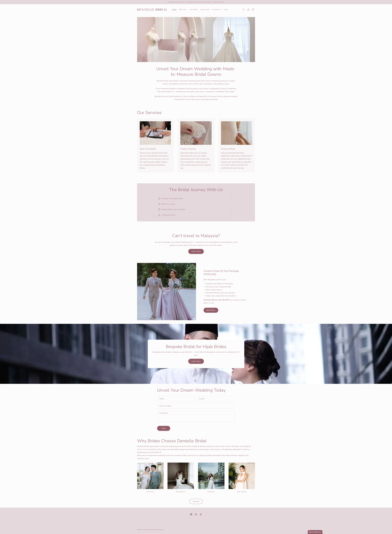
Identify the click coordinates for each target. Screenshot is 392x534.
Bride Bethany (181, 492)
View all (196, 501)
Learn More (196, 251)
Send (163, 428)
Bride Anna (150, 492)
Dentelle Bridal (146, 529)
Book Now (211, 310)
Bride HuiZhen (242, 492)
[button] (183, 9)
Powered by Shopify (157, 529)
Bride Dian (211, 492)
